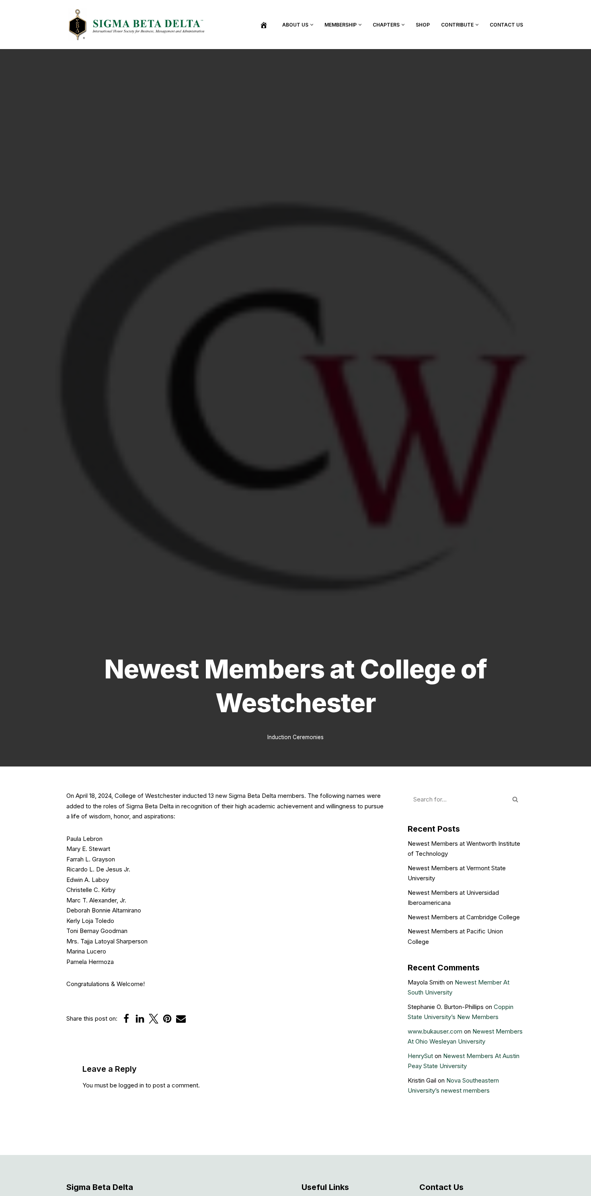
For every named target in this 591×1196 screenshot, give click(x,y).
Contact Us (506, 25)
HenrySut (420, 1056)
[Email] (181, 1018)
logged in (131, 1085)
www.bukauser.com (435, 1031)
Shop (423, 25)
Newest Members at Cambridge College (464, 917)
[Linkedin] (140, 1018)
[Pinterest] (167, 1018)
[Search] (516, 799)
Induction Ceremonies (295, 737)
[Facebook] (126, 1018)
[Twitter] (153, 1018)
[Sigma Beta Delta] (138, 24)
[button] (311, 24)
